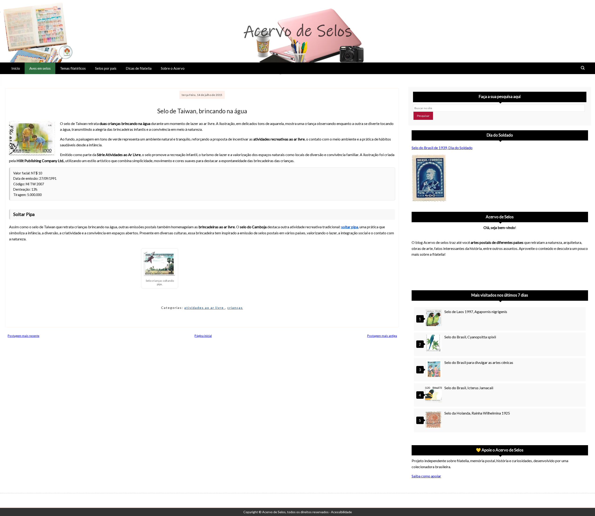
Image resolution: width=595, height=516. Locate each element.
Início (15, 68)
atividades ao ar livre (204, 308)
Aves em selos (40, 68)
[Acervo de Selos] (441, 266)
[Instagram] (417, 272)
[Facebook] (453, 272)
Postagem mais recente (23, 336)
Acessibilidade (341, 512)
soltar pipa (349, 227)
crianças (235, 308)
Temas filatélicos (73, 68)
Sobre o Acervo (173, 68)
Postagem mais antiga (382, 336)
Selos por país (105, 68)
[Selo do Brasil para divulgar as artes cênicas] (434, 369)
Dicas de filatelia (139, 68)
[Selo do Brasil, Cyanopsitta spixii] (434, 344)
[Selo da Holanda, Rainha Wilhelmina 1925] (434, 420)
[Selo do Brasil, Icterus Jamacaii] (434, 394)
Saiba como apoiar (426, 476)
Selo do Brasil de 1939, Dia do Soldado (442, 147)
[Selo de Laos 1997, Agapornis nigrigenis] (434, 318)
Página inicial (203, 336)
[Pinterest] (429, 272)
